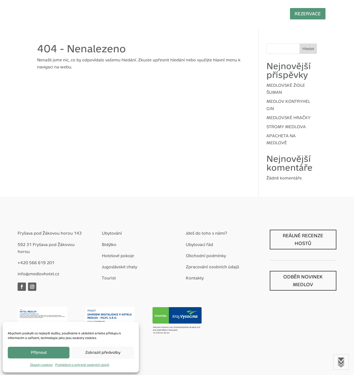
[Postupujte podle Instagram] (32, 287)
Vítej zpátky (59, 13)
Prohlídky (267, 13)
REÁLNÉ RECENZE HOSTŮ (303, 239)
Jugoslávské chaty (119, 266)
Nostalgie (232, 13)
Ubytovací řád (199, 244)
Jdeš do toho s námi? (206, 233)
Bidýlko (109, 244)
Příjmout (39, 352)
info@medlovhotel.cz (38, 273)
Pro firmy (197, 13)
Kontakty (195, 278)
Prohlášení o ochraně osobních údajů (82, 365)
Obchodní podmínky (206, 255)
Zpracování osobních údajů (212, 266)
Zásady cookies (41, 365)
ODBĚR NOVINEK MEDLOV (303, 280)
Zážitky (166, 13)
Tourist (109, 278)
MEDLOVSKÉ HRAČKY (288, 117)
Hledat (308, 49)
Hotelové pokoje (118, 255)
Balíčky (138, 13)
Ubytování (112, 233)
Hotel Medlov (101, 13)
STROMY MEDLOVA (286, 126)
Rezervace (308, 13)
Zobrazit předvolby (103, 352)
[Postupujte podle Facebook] (22, 287)
